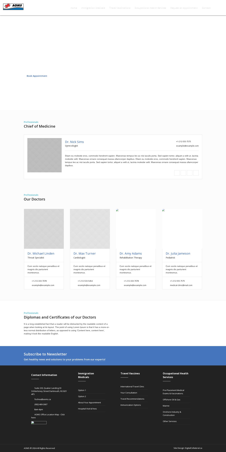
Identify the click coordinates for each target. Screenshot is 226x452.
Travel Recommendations (132, 398)
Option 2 (82, 396)
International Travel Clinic (132, 386)
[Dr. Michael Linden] (44, 229)
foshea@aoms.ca (42, 399)
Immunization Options (131, 405)
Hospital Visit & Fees (87, 408)
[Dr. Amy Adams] (136, 229)
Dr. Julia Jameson (178, 253)
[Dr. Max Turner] (90, 229)
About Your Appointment (89, 402)
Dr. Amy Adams (131, 253)
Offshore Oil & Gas (171, 399)
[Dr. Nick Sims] (44, 155)
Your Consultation (129, 392)
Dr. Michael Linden (41, 253)
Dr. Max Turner (84, 253)
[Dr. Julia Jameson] (182, 229)
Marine (166, 405)
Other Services (170, 421)
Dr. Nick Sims (74, 142)
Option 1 (82, 390)
